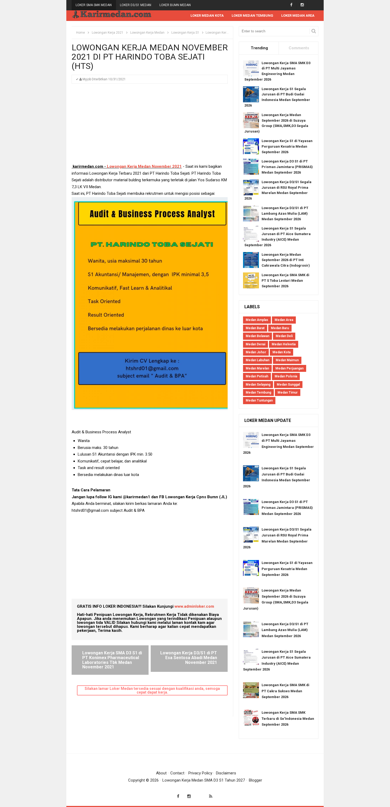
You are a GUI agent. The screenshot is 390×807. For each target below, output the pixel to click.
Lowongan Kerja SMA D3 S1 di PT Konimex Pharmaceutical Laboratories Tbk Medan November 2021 (112, 659)
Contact (177, 773)
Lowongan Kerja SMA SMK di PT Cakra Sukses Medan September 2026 (285, 691)
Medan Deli (284, 336)
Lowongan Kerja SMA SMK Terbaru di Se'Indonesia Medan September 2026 (288, 718)
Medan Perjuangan (289, 368)
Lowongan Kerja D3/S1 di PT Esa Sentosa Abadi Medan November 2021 (188, 657)
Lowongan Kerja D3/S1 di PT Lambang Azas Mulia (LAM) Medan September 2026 (285, 213)
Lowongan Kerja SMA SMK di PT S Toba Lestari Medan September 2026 (285, 280)
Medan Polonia (286, 376)
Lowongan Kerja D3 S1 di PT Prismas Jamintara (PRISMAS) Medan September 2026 (287, 166)
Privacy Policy (200, 773)
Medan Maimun (287, 360)
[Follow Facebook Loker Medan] (291, 5)
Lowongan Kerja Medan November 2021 (144, 166)
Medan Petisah (257, 376)
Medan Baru (280, 328)
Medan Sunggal (288, 384)
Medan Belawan (257, 336)
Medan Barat (255, 328)
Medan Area (284, 320)
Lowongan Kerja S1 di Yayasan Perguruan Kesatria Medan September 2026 (287, 146)
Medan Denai (255, 344)
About (161, 773)
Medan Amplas (257, 320)
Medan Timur (288, 392)
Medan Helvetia (284, 344)
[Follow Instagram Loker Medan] (302, 5)
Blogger (255, 780)
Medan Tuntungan (259, 400)
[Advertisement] (150, 126)
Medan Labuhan (257, 360)
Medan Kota (281, 352)
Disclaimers (226, 773)
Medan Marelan (257, 368)
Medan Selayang (258, 384)
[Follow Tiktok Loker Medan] (312, 5)
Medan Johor (256, 352)
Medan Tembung (258, 392)
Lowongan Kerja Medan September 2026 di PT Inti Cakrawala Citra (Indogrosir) (286, 260)
